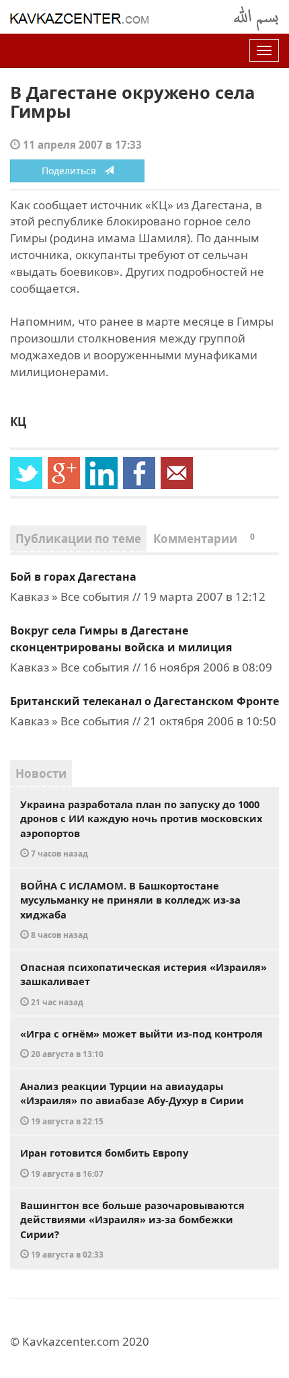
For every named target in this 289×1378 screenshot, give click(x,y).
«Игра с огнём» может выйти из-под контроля (141, 1043)
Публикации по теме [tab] (78, 538)
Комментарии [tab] (204, 538)
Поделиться (73, 170)
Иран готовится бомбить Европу (104, 1162)
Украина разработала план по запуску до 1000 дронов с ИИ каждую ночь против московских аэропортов (141, 828)
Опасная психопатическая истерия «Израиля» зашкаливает (143, 983)
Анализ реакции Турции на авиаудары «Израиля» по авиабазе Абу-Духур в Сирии (132, 1102)
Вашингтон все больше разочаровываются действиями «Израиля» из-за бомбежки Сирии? (132, 1229)
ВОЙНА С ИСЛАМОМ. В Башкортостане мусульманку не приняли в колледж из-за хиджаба (130, 910)
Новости (41, 773)
